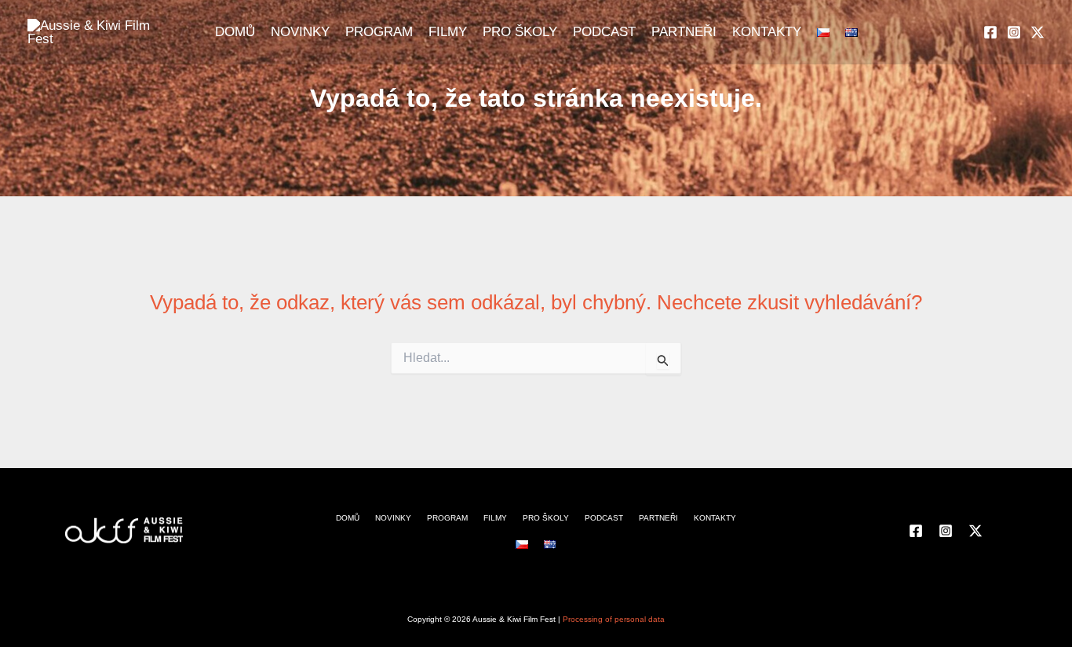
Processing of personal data (614, 619)
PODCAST (604, 31)
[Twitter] (1037, 32)
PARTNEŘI (683, 31)
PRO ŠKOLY (520, 31)
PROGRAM (379, 31)
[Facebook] (990, 32)
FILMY (447, 31)
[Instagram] (1014, 32)
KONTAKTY (766, 31)
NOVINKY (300, 31)
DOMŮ (235, 31)
